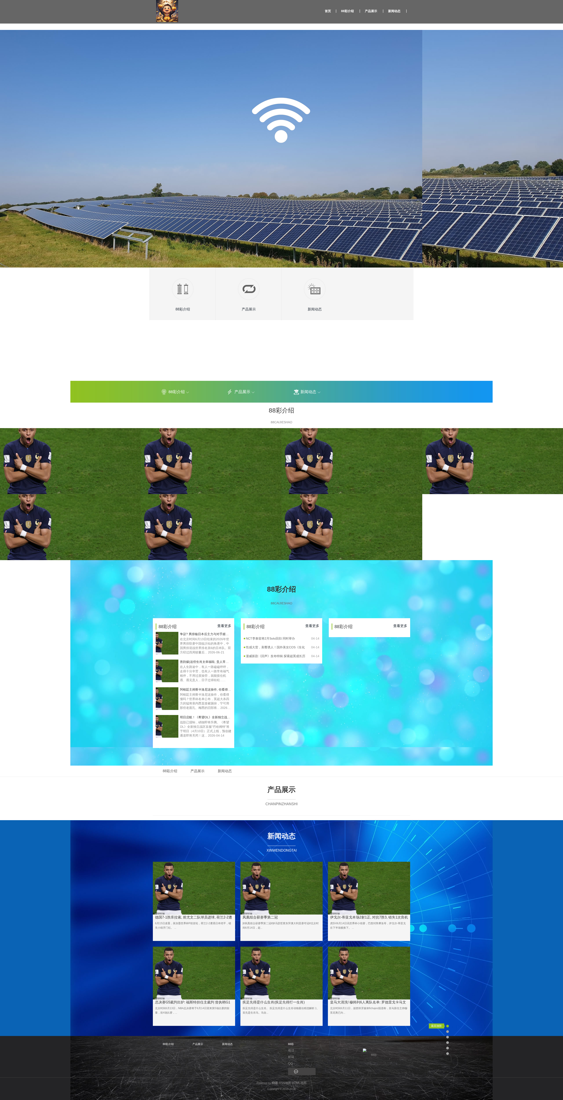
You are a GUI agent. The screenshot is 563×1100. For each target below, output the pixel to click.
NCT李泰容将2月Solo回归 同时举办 (282, 638)
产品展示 (371, 11)
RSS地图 (285, 1083)
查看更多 (224, 626)
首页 (328, 11)
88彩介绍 (347, 11)
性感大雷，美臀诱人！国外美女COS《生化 (282, 647)
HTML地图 (299, 1083)
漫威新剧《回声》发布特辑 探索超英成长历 (282, 656)
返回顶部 (436, 1025)
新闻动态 (394, 11)
